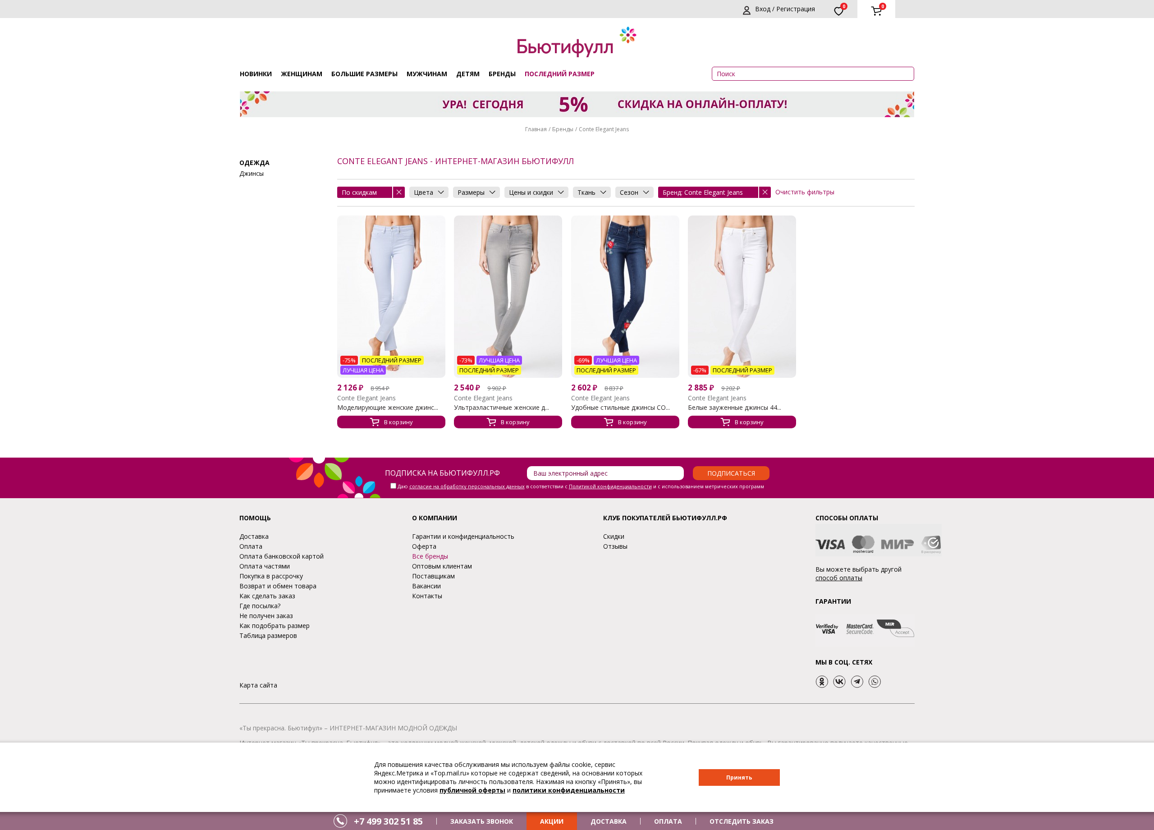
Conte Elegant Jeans (604, 129)
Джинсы (251, 173)
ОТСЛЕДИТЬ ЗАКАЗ (742, 821)
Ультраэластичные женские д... (501, 408)
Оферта (424, 546)
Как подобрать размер (274, 625)
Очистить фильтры (804, 192)
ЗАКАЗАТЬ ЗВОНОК (481, 821)
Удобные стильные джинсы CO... (620, 408)
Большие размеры (364, 73)
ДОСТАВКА (609, 821)
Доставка (254, 536)
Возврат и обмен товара (277, 586)
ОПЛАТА (668, 821)
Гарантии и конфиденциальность (463, 536)
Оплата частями (264, 566)
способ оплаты (838, 577)
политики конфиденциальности (569, 790)
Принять (739, 777)
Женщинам (301, 73)
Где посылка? (259, 605)
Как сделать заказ (267, 596)
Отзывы (615, 546)
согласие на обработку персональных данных (467, 486)
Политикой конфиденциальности (610, 486)
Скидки (613, 536)
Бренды (502, 73)
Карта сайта (258, 685)
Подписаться (731, 473)
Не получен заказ (266, 615)
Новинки (256, 73)
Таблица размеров (268, 635)
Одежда (254, 162)
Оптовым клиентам (442, 566)
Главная (536, 129)
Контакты (427, 596)
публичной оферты (472, 790)
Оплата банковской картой (281, 556)
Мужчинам (427, 73)
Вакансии (426, 586)
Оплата (250, 546)
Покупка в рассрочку (271, 576)
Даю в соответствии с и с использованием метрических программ (581, 486)
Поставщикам (433, 576)
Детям (468, 73)
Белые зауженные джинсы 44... (734, 408)
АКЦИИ (551, 821)
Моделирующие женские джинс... (387, 408)
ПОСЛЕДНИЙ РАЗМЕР (560, 73)
